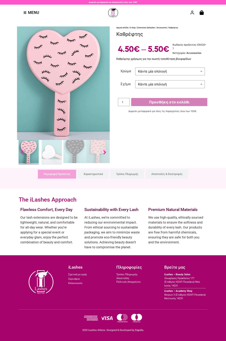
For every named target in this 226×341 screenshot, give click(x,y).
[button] (31, 13)
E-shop (133, 28)
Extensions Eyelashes (146, 28)
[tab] (57, 174)
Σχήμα (125, 84)
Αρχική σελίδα (122, 28)
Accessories (162, 28)
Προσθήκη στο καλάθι (169, 102)
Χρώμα (125, 71)
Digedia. (139, 330)
